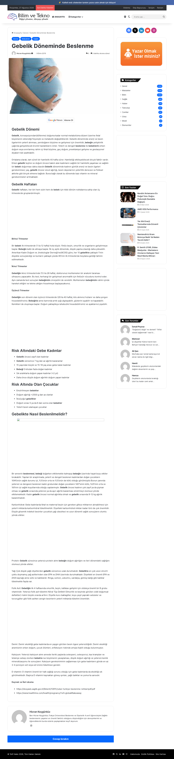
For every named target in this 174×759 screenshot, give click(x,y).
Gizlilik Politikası (147, 754)
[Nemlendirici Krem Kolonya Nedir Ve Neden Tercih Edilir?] (127, 238)
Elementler (126, 125)
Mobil (124, 121)
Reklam (160, 8)
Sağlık (35, 39)
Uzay (124, 116)
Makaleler (26, 39)
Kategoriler (75, 17)
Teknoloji (126, 108)
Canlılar (125, 112)
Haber (124, 103)
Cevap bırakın (61, 739)
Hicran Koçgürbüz (24, 53)
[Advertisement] (61, 217)
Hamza (135, 375)
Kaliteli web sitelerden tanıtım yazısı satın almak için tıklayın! (87, 2)
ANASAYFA (59, 17)
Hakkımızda (135, 754)
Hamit (134, 363)
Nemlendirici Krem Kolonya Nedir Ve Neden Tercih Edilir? (148, 237)
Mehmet (136, 339)
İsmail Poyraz (138, 326)
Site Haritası (161, 754)
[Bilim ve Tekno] (28, 16)
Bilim (124, 95)
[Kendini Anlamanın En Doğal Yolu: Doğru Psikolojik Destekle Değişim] (127, 197)
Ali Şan (135, 351)
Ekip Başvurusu (139, 8)
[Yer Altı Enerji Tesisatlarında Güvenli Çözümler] (127, 225)
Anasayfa (17, 33)
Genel (25, 33)
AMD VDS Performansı (147, 209)
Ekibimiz (126, 8)
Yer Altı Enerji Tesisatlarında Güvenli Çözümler (147, 224)
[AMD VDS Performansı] (127, 213)
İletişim (151, 8)
